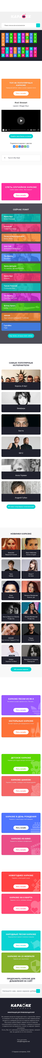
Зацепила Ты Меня (11, 661)
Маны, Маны (8, 239)
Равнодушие (31, 661)
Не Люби (31, 576)
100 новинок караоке (21, 669)
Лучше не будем (31, 554)
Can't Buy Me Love (10, 298)
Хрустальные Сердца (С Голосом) (16, 318)
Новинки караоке (21, 534)
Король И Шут (21, 386)
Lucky (6, 308)
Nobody (11, 576)
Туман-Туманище (10, 229)
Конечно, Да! (31, 597)
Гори (5, 328)
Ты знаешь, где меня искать (14, 268)
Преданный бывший (11, 554)
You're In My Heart (35, 158)
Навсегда (11, 597)
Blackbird (7, 258)
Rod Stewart (21, 102)
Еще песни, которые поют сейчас (21, 336)
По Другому (11, 618)
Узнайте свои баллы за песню (21, 136)
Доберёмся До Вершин (12, 248)
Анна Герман (21, 475)
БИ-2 (21, 453)
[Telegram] (28, 146)
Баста (21, 431)
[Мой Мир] (19, 146)
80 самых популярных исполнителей (21, 506)
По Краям (31, 640)
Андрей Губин (21, 498)
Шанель (7, 278)
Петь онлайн (21, 93)
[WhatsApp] (25, 146)
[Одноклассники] (17, 146)
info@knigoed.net (23, 1041)
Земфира (21, 408)
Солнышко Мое (9, 288)
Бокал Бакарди (9, 219)
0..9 (3, 49)
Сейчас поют (21, 209)
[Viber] (22, 146)
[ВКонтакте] (14, 146)
